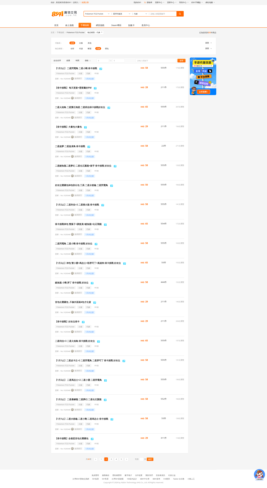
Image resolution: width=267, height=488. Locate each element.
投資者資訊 (160, 475)
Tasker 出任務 (178, 479)
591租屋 (95, 479)
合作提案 (138, 475)
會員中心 (146, 25)
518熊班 (166, 479)
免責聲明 (95, 475)
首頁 (56, 25)
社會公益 (171, 475)
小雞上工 (191, 479)
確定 (150, 459)
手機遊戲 (85, 25)
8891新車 (156, 479)
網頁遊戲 (100, 25)
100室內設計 (132, 479)
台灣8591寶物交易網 (80, 479)
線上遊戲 (69, 25)
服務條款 (105, 475)
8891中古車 (144, 479)
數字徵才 (128, 475)
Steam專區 (116, 25)
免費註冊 (85, 2)
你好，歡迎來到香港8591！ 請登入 (65, 2)
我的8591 (137, 2)
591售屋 (105, 479)
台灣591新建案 (118, 479)
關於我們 (149, 475)
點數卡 (131, 25)
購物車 (149, 2)
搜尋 (181, 60)
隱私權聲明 (117, 475)
